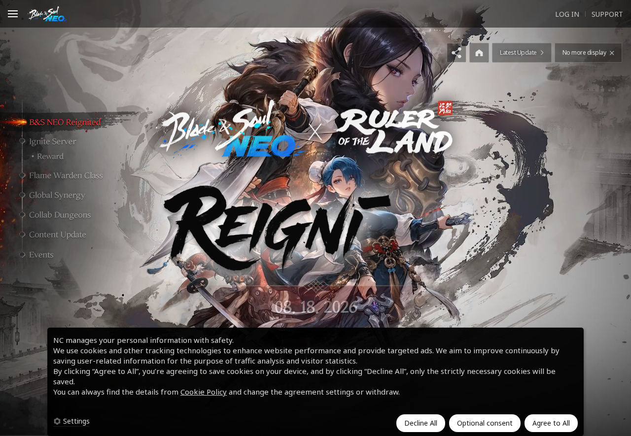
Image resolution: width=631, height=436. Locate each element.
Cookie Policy (203, 392)
